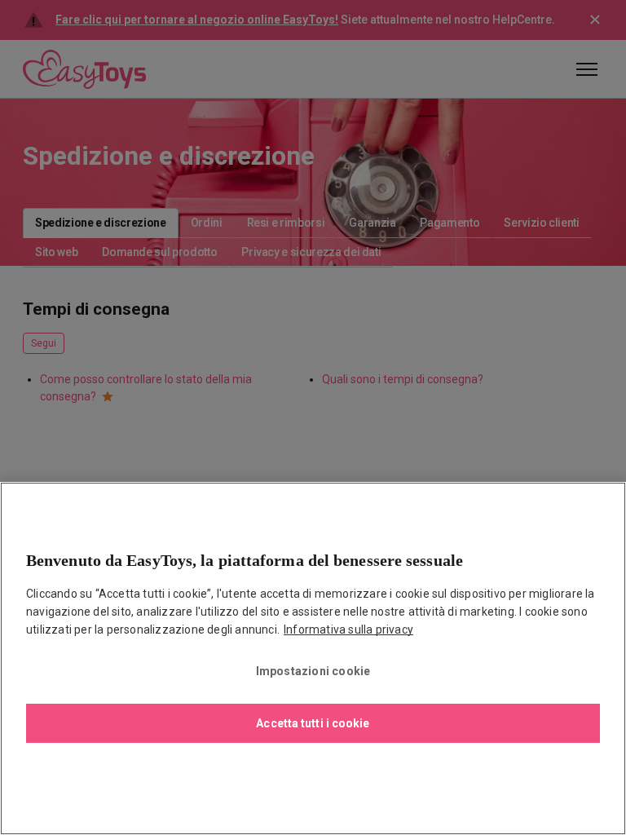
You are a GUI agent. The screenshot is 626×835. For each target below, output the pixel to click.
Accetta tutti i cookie (312, 723)
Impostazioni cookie (313, 671)
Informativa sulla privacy (348, 629)
